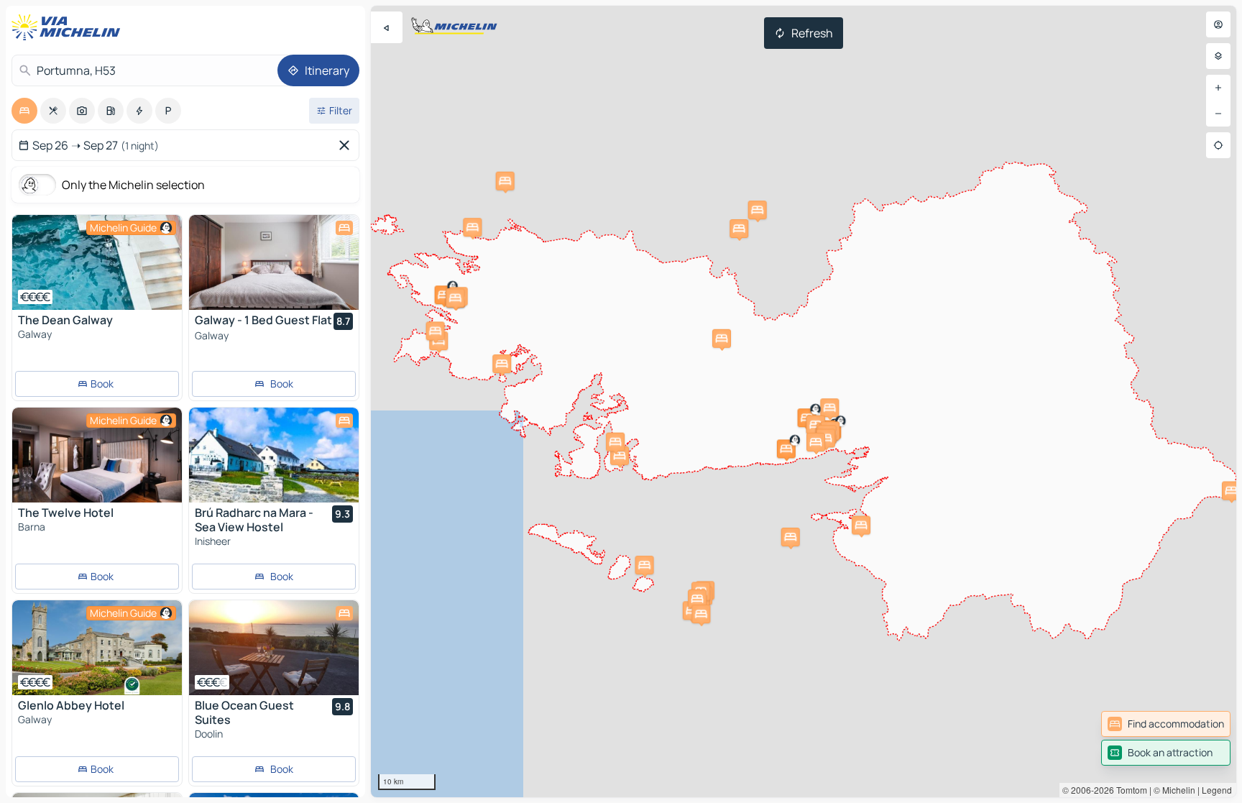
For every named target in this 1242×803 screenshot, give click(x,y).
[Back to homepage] (69, 27)
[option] (24, 111)
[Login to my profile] (1218, 24)
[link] (1165, 724)
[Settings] (1218, 56)
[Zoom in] (1218, 88)
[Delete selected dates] (347, 145)
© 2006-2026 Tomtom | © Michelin (1128, 790)
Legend (1217, 790)
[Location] (1218, 145)
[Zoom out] (1218, 114)
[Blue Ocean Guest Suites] (274, 647)
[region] (803, 401)
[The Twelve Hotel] (97, 455)
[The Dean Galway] (97, 262)
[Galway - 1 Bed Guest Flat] (274, 262)
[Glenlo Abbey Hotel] (97, 647)
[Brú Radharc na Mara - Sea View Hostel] (274, 455)
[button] (829, 407)
